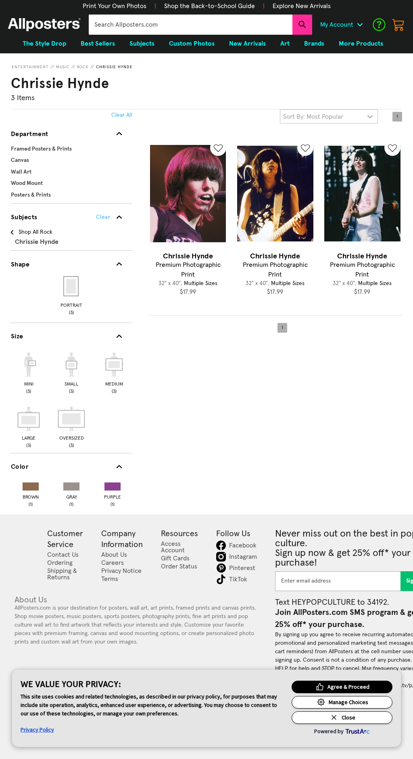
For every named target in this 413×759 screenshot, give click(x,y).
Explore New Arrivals (302, 6)
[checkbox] (28, 371)
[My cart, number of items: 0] (398, 24)
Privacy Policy (37, 729)
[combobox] (190, 25)
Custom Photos (192, 43)
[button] (114, 6)
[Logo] (44, 25)
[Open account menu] (359, 25)
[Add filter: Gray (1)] (71, 485)
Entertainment (30, 67)
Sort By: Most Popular (313, 116)
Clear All (121, 115)
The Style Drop (44, 43)
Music (63, 67)
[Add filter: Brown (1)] (31, 485)
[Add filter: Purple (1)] (112, 485)
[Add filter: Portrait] (71, 286)
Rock (83, 67)
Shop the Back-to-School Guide (209, 6)
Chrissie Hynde (114, 67)
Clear (103, 217)
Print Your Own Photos (114, 6)
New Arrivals (247, 43)
